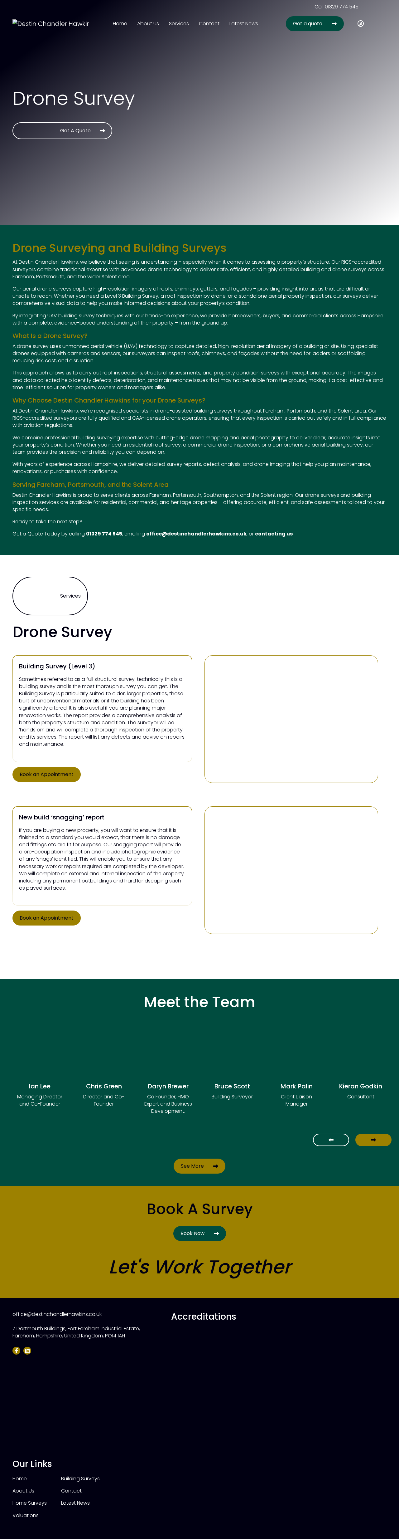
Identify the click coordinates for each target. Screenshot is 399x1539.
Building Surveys (80, 1478)
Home (120, 23)
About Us (148, 23)
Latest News (243, 23)
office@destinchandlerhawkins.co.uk (196, 533)
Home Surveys (29, 1503)
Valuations (25, 1515)
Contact (209, 23)
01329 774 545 (341, 6)
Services (179, 23)
